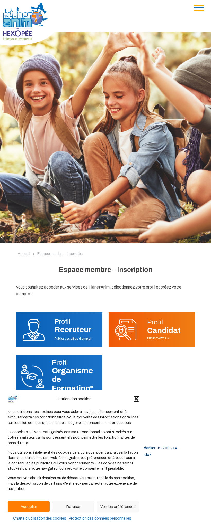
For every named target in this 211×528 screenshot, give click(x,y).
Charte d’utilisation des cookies (39, 518)
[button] (136, 398)
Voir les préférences (118, 507)
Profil (73, 326)
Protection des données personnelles (100, 518)
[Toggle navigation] (199, 8)
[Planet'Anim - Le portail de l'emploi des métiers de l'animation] (29, 23)
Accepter (29, 507)
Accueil (24, 254)
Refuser (73, 507)
